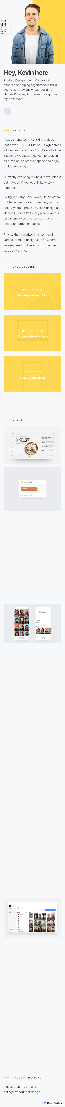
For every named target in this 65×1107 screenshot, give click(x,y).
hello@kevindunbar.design (22, 1092)
